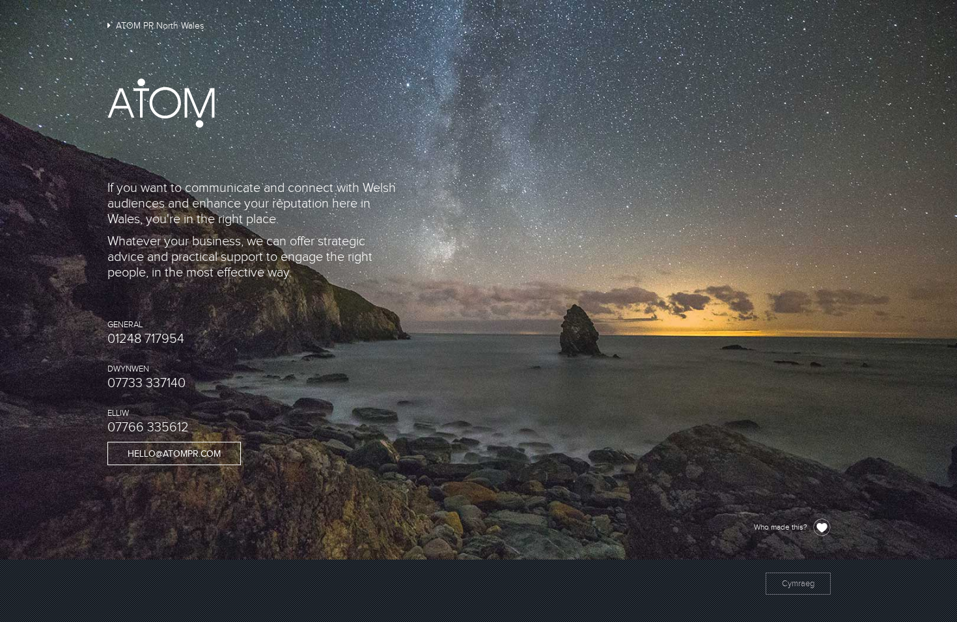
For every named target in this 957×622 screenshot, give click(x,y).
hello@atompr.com (174, 454)
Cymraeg (798, 583)
